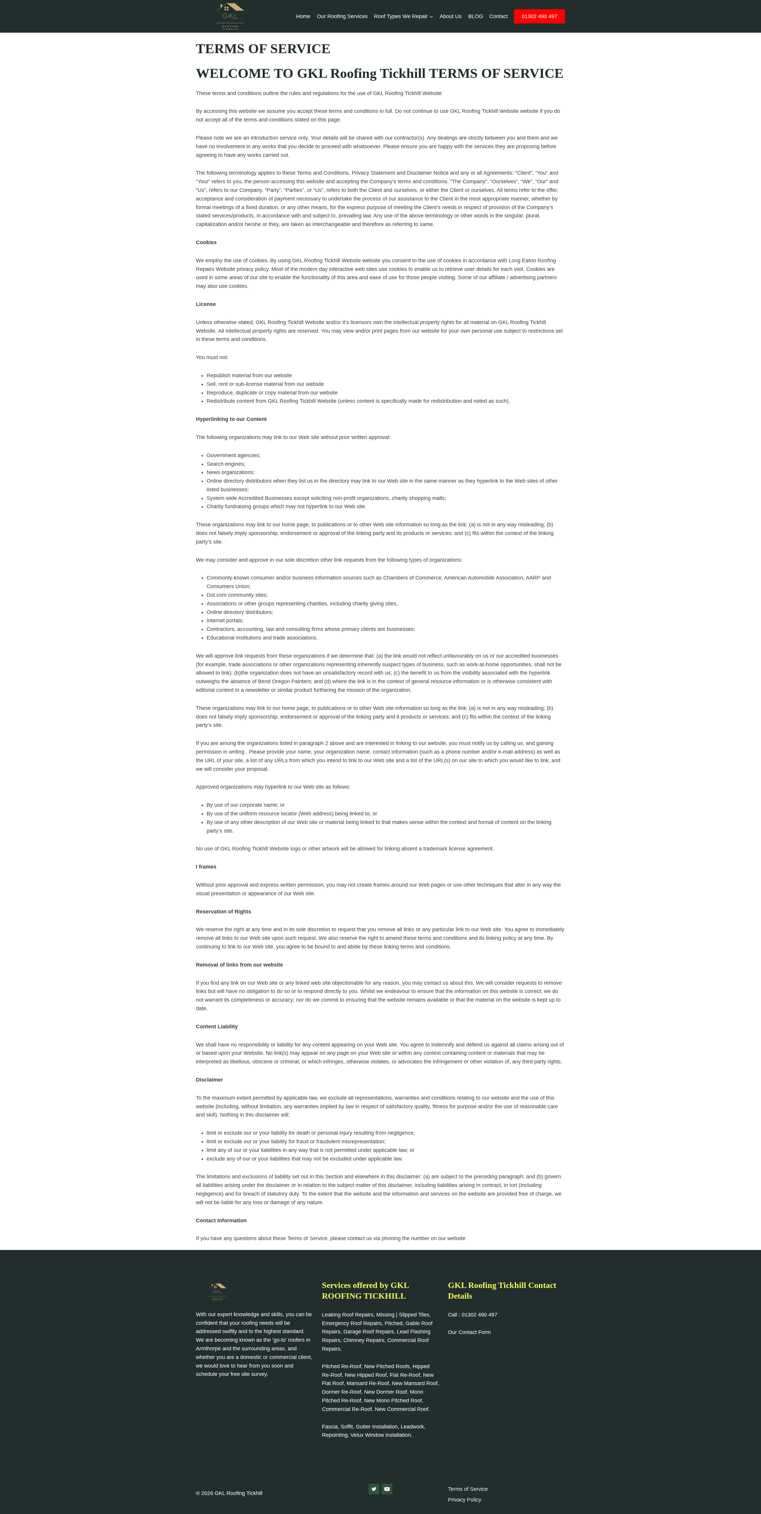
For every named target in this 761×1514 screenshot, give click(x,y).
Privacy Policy (464, 1500)
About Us (451, 16)
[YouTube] (387, 1489)
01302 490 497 (539, 16)
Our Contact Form (469, 1332)
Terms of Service (468, 1489)
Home (303, 16)
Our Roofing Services (342, 16)
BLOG (475, 16)
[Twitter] (374, 1489)
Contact (498, 16)
